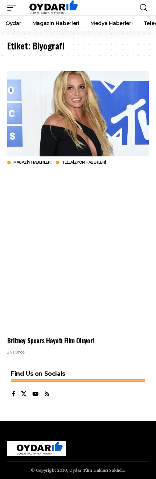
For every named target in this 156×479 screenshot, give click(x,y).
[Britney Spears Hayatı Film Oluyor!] (78, 113)
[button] (13, 7)
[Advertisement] (78, 250)
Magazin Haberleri (32, 162)
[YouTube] (35, 394)
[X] (24, 394)
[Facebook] (13, 394)
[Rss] (47, 394)
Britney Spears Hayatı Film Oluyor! (50, 340)
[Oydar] (50, 7)
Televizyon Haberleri (84, 162)
